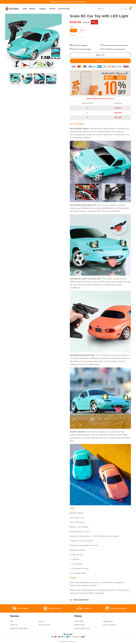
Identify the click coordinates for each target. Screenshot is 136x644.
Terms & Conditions (109, 625)
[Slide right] (60, 79)
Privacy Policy (79, 621)
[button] (33, 9)
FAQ (11, 621)
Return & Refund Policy (82, 628)
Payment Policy (79, 625)
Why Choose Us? (44, 625)
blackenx (73, 641)
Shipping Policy (108, 621)
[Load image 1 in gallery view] (15, 78)
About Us (42, 621)
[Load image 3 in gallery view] (39, 78)
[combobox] (110, 9)
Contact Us (14, 625)
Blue (73, 30)
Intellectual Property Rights (19, 628)
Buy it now (100, 60)
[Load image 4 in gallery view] (51, 78)
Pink (81, 30)
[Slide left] (7, 79)
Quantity (72, 35)
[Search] (121, 8)
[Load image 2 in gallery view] (27, 78)
